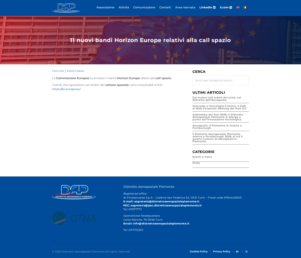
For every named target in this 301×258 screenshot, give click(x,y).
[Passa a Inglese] (238, 7)
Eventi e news (75, 71)
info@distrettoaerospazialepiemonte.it (161, 223)
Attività (124, 7)
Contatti (165, 7)
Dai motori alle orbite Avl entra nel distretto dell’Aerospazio (216, 99)
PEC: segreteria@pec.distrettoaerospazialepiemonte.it (162, 205)
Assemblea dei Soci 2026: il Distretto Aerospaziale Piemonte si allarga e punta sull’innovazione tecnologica (217, 117)
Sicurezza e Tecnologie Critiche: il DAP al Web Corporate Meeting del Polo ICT (219, 107)
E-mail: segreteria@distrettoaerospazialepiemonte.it (161, 201)
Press (196, 162)
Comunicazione (144, 7)
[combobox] (220, 80)
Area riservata (185, 7)
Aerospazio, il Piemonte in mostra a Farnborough (217, 127)
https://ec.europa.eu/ (66, 89)
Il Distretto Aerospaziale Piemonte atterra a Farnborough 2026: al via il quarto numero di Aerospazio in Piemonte (217, 137)
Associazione (105, 7)
